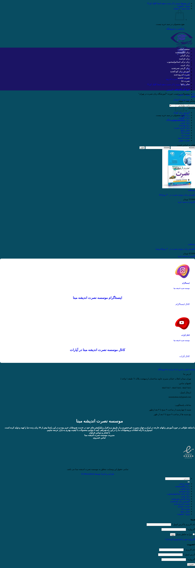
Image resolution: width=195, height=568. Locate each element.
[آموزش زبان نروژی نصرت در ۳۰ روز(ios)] (178, 187)
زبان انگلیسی (184, 52)
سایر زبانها (185, 84)
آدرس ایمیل (189, 554)
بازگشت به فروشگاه (175, 29)
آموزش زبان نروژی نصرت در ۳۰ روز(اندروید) (175, 249)
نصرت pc (186, 78)
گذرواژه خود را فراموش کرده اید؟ (180, 539)
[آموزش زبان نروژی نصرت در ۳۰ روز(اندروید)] (178, 242)
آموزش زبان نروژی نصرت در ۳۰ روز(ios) (177, 195)
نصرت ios (185, 81)
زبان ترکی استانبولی (181, 62)
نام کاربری (189, 550)
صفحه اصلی (184, 49)
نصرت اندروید (184, 74)
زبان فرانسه (184, 59)
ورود (172, 535)
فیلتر (142, 148)
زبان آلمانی (185, 55)
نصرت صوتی (184, 140)
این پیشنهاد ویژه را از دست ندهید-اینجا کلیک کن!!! (168, 3)
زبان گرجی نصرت (182, 68)
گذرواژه (191, 529)
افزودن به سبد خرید (186, 202)
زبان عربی (185, 65)
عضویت (191, 564)
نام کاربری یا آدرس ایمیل (183, 524)
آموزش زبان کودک (182, 71)
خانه (193, 94)
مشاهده (191, 190)
